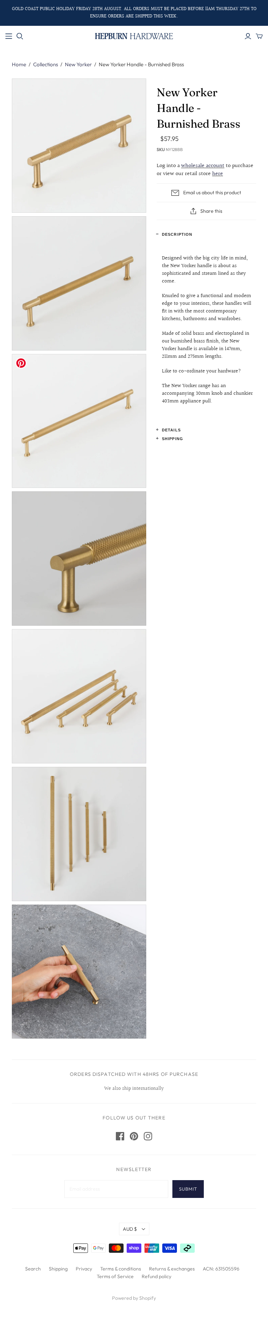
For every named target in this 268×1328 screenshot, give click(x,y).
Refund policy (156, 1276)
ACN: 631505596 (221, 1269)
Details (171, 430)
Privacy (84, 1269)
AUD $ (130, 1229)
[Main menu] (8, 36)
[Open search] (19, 36)
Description (177, 234)
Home (19, 64)
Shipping (172, 439)
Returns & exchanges (172, 1269)
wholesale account (202, 165)
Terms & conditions (120, 1269)
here (217, 173)
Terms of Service (115, 1276)
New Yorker (78, 64)
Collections (45, 64)
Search (33, 1269)
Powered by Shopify (134, 1298)
